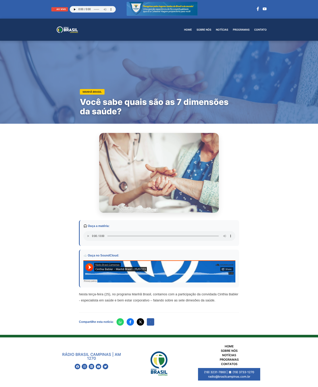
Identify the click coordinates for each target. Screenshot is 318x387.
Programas (241, 29)
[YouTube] (265, 9)
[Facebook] (258, 9)
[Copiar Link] (150, 322)
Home (188, 29)
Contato (260, 29)
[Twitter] (105, 366)
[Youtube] (98, 366)
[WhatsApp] (120, 322)
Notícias (222, 29)
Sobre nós (204, 29)
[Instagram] (84, 366)
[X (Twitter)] (140, 322)
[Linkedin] (91, 366)
